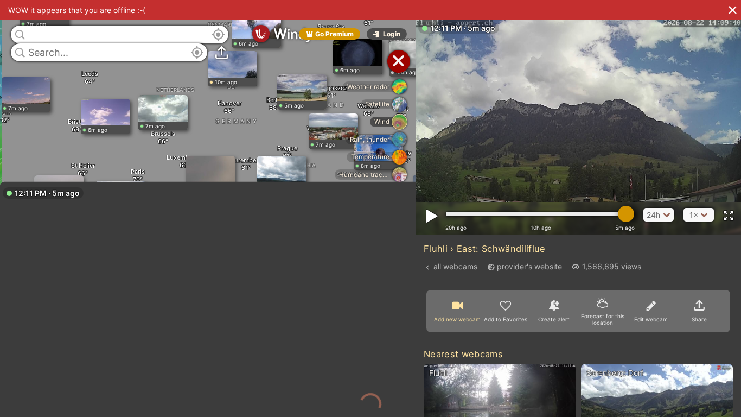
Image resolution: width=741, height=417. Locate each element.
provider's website (529, 266)
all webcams (455, 266)
